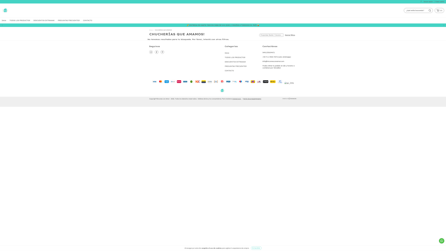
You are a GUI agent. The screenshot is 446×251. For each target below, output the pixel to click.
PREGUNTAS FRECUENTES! (69, 20)
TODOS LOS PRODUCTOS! (20, 20)
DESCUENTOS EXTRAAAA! (43, 20)
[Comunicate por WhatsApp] (441, 240)
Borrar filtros (290, 35)
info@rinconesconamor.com (273, 61)
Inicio (4, 20)
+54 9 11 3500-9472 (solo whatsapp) (276, 57)
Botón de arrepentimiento (252, 99)
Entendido (256, 248)
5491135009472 (268, 52)
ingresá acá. (237, 99)
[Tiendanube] (289, 99)
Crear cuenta (439, 2)
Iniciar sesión (428, 2)
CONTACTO (87, 20)
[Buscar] (430, 10)
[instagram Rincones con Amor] (151, 52)
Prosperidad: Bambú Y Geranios (271, 35)
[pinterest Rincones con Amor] (162, 52)
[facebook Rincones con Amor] (156, 52)
